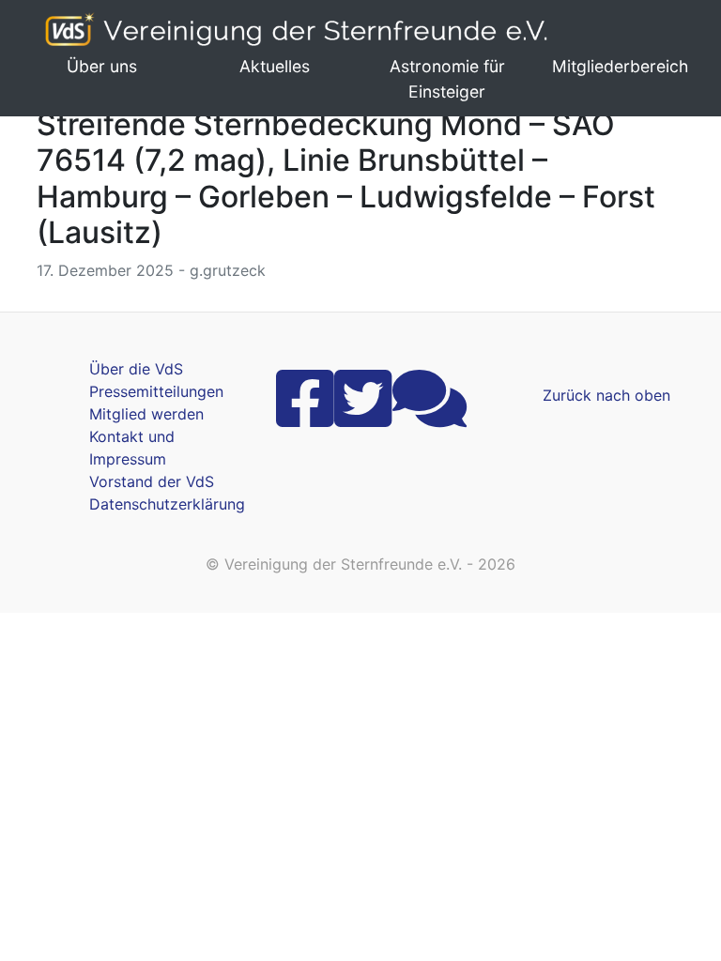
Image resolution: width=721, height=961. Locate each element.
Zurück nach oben (606, 395)
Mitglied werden (146, 413)
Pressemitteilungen (156, 391)
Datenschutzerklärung (167, 504)
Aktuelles (274, 66)
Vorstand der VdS (151, 481)
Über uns (102, 66)
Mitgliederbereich (620, 66)
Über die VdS (136, 368)
